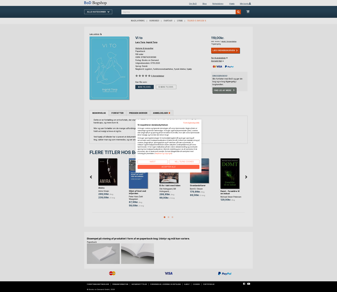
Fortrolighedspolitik (191, 123)
